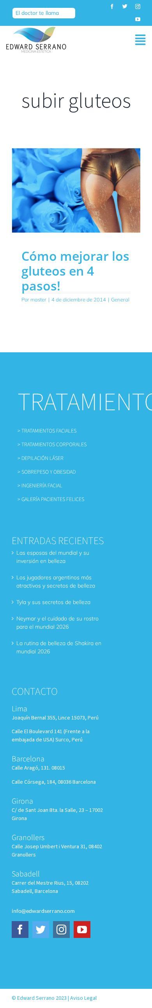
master (38, 299)
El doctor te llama (37, 12)
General (120, 299)
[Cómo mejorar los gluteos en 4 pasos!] (76, 190)
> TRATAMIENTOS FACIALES (47, 431)
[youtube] (137, 19)
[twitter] (124, 6)
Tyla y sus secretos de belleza (53, 602)
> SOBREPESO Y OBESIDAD (47, 472)
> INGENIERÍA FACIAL (40, 486)
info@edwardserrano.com (43, 910)
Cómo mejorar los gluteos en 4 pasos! (75, 270)
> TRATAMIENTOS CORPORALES (52, 445)
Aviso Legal (83, 998)
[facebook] (112, 6)
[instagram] (137, 6)
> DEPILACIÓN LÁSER (41, 458)
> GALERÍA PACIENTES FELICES (51, 499)
